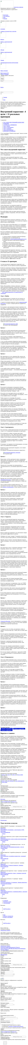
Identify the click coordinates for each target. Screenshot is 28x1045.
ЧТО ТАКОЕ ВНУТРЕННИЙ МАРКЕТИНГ (13, 122)
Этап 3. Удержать (7, 128)
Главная (5, 97)
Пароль (2, 1019)
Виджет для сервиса (8, 917)
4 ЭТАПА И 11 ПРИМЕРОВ (10, 124)
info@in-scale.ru (6, 908)
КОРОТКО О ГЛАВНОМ (9, 131)
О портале (5, 900)
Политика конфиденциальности (8, 947)
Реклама (5, 18)
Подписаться (4, 820)
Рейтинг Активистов (8, 916)
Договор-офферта (5, 949)
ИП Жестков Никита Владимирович (17, 948)
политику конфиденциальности (15, 1026)
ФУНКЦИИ (6, 123)
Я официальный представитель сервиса (11, 1025)
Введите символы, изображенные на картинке (11, 980)
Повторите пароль (5, 1003)
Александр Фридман (5, 621)
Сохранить (3, 1005)
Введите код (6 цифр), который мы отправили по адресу (14, 993)
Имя (2, 1016)
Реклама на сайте (7, 901)
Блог (4, 17)
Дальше (2, 972)
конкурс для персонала (8, 487)
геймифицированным (6, 479)
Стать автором (6, 903)
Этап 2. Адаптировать (8, 127)
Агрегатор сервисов (18, 7)
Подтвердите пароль (5, 1022)
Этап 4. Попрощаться (8, 129)
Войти (2, 1029)
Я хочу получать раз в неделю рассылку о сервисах (14, 1027)
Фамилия (3, 1018)
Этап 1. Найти (6, 126)
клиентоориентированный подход (18, 239)
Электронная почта (5, 970)
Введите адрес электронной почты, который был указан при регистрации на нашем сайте (14, 988)
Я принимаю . (12, 1026)
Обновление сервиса (5, 930)
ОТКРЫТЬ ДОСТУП (5, 808)
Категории (5, 14)
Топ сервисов (6, 16)
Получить (3, 799)
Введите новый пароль (6, 999)
